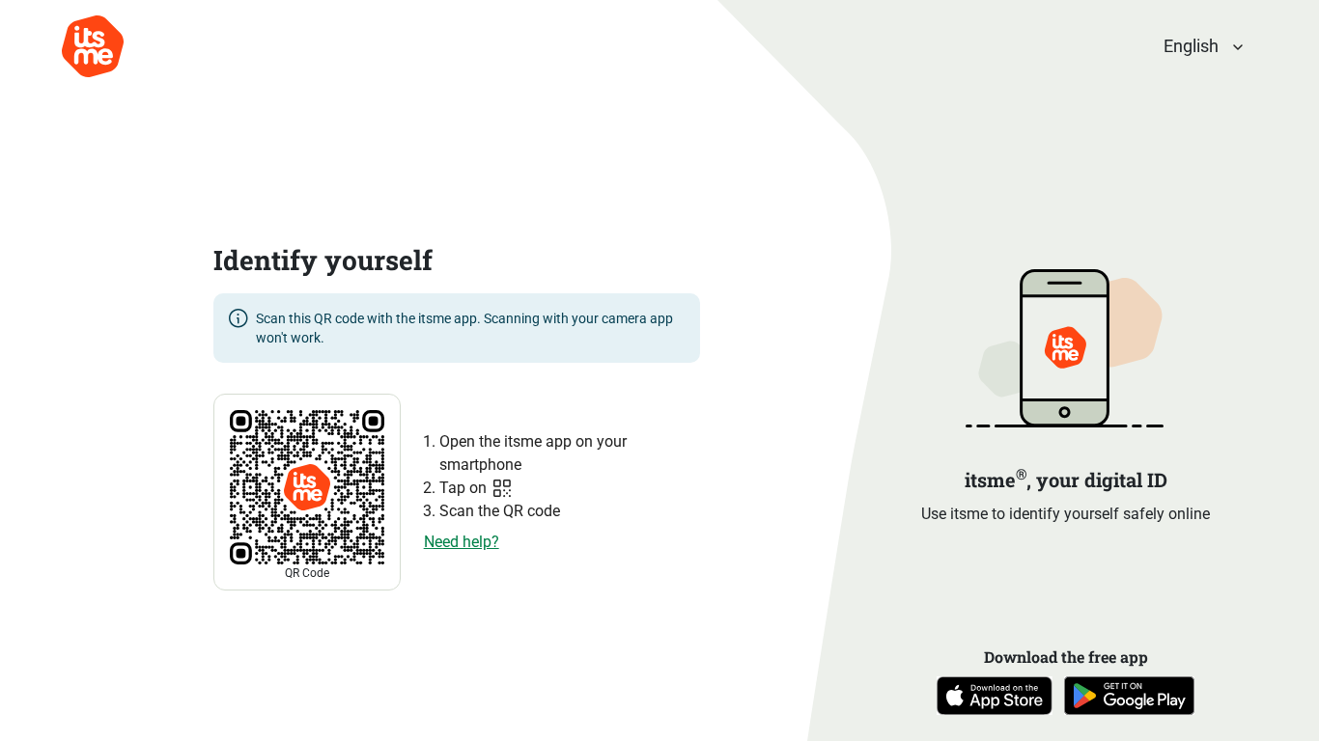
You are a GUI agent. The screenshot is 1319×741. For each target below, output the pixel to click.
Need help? (461, 542)
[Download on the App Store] (994, 709)
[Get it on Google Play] (1129, 709)
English (1191, 46)
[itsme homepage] (93, 46)
